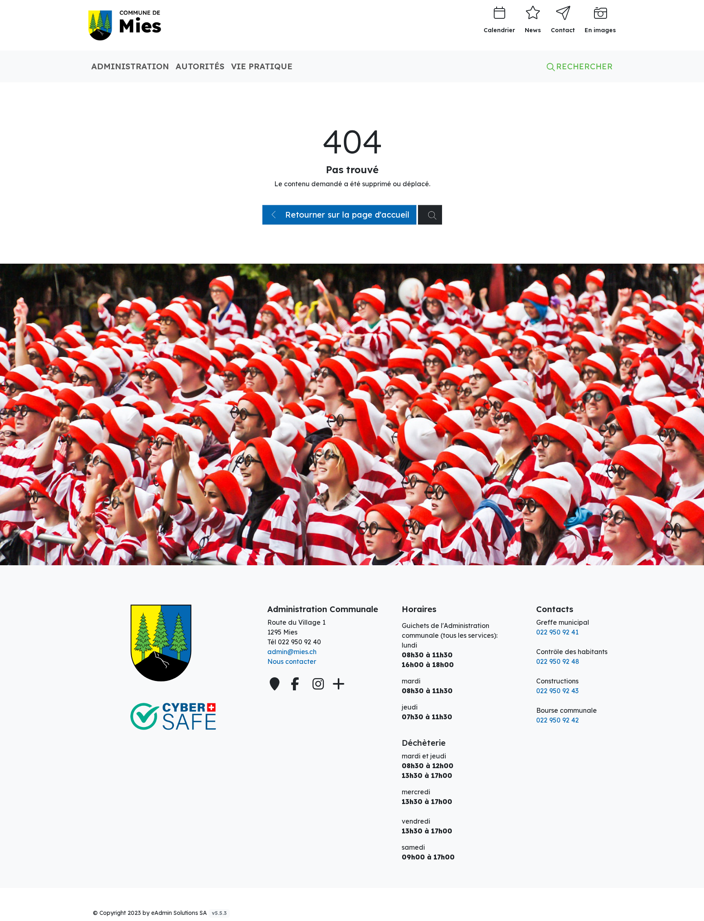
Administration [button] (130, 66)
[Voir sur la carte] (275, 684)
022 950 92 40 (299, 642)
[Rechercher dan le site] (430, 215)
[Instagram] (318, 684)
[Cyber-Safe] (172, 716)
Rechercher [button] (583, 66)
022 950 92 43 (557, 691)
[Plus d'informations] (338, 684)
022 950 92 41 (557, 632)
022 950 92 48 (557, 661)
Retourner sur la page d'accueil (346, 214)
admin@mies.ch (292, 652)
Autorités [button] (200, 66)
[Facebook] (297, 684)
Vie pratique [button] (262, 66)
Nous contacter (291, 661)
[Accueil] (172, 643)
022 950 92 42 (557, 720)
